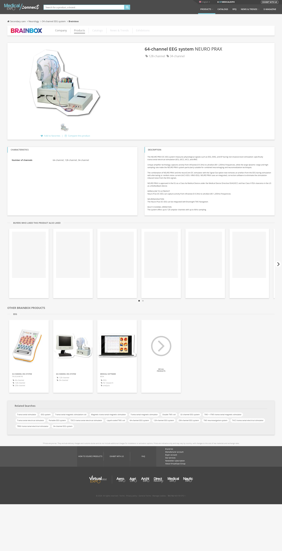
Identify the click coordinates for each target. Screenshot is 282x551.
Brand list (169, 449)
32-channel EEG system (190, 414)
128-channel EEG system (164, 420)
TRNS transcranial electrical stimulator (32, 426)
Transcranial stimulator (26, 414)
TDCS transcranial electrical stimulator (86, 420)
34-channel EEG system (62, 426)
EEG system (46, 414)
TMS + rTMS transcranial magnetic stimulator (222, 414)
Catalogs (223, 9)
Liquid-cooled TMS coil (116, 420)
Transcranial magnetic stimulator (144, 414)
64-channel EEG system (139, 420)
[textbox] (83, 7)
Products (205, 9)
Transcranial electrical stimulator (30, 420)
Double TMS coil (169, 414)
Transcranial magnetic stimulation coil (70, 414)
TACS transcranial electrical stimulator (247, 420)
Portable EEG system (57, 420)
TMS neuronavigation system (215, 420)
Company (61, 30)
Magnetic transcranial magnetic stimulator (108, 414)
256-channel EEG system (189, 420)
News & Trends (249, 9)
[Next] (278, 264)
